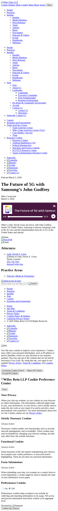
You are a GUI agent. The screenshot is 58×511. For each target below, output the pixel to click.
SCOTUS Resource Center (24, 150)
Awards (15, 105)
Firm (9, 83)
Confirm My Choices (10, 508)
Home (9, 306)
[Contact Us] (13, 173)
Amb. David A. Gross (16, 254)
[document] (29, 444)
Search (43, 5)
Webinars (16, 43)
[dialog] (29, 362)
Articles (15, 27)
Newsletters (17, 32)
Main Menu (34, 5)
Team (14, 135)
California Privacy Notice (18, 318)
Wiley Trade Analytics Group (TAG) (28, 130)
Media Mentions (19, 20)
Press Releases (18, 22)
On (6, 488)
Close (4, 389)
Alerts (15, 25)
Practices (11, 12)
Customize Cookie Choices (13, 371)
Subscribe (11, 115)
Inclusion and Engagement (18, 122)
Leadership (17, 90)
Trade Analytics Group (17, 125)
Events (15, 37)
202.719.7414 (13, 261)
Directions (22, 113)
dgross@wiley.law (15, 264)
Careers (10, 120)
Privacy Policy (13, 313)
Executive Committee (27, 95)
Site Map (11, 308)
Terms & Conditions (16, 311)
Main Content (22, 5)
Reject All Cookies (34, 371)
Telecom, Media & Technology (20, 276)
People (10, 10)
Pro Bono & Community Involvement (29, 103)
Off (13, 488)
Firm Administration (27, 98)
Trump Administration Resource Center (29, 153)
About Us (16, 88)
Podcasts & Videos (20, 35)
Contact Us (17, 108)
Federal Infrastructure (21, 145)
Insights (10, 15)
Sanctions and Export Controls (26, 148)
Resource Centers (14, 138)
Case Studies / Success (22, 133)
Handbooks (17, 40)
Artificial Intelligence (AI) (23, 143)
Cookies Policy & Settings (18, 316)
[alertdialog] (29, 444)
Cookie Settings (8, 5)
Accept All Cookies (10, 373)
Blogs (15, 30)
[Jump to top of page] (11, 281)
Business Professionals (28, 100)
